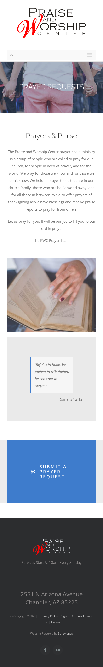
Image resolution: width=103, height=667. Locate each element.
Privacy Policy (49, 616)
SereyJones (65, 634)
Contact (56, 622)
